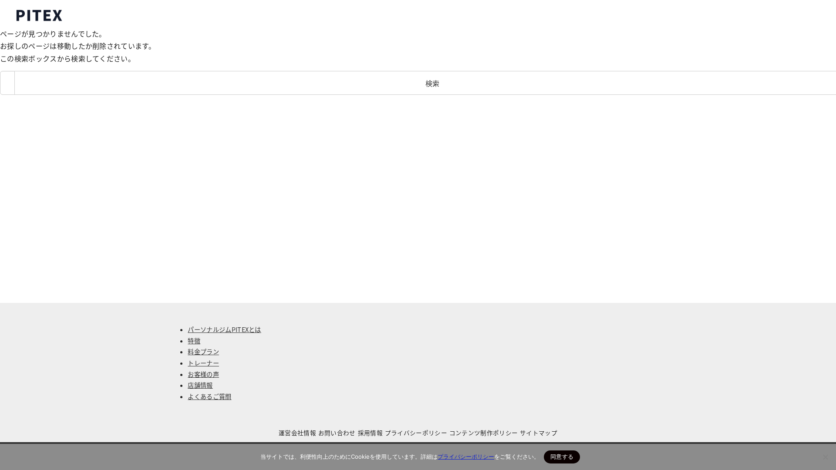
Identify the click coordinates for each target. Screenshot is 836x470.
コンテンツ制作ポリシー (483, 432)
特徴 (194, 340)
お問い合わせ (337, 432)
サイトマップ (538, 432)
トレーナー (203, 363)
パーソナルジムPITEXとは (224, 329)
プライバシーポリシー (416, 432)
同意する (561, 456)
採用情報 (370, 432)
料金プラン (203, 351)
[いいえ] (825, 457)
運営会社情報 (297, 432)
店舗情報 (200, 385)
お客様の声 (203, 374)
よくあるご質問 (209, 396)
